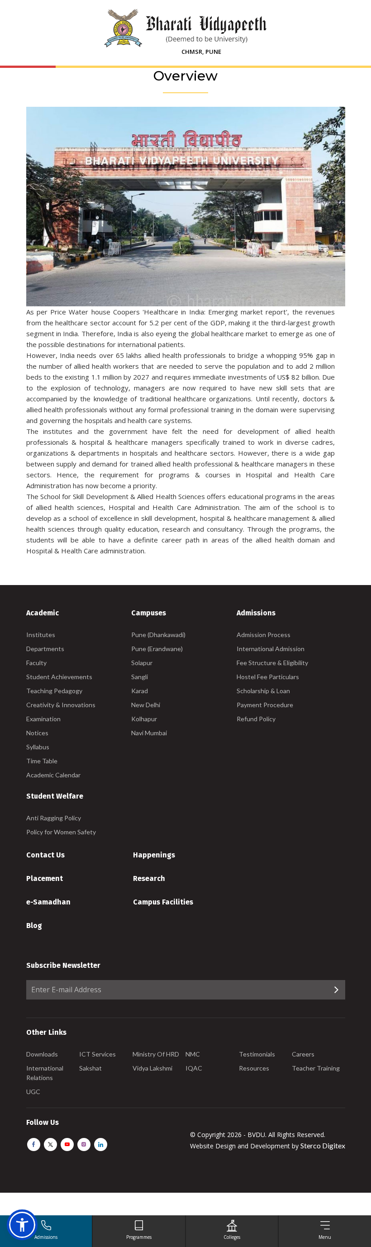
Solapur (141, 662)
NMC (193, 1054)
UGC (33, 1091)
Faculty (36, 662)
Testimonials (257, 1054)
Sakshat (90, 1068)
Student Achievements (59, 677)
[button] (22, 1225)
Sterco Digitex (322, 1145)
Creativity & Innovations (60, 705)
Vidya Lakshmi (152, 1068)
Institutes (40, 634)
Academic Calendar (53, 775)
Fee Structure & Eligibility (272, 662)
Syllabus (37, 747)
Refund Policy (256, 719)
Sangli (139, 677)
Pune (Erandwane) (157, 648)
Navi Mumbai (149, 733)
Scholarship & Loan (263, 691)
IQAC (194, 1068)
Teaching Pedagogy (54, 691)
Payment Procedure (265, 705)
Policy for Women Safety (61, 832)
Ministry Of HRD (156, 1054)
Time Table (41, 761)
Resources (254, 1068)
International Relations (44, 1072)
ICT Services (97, 1054)
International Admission (270, 648)
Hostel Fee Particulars (268, 677)
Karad (139, 691)
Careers (303, 1054)
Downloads (42, 1054)
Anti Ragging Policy (53, 818)
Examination (43, 719)
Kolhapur (144, 719)
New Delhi (145, 705)
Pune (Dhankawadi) (158, 634)
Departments (45, 648)
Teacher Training (316, 1068)
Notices (37, 733)
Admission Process (263, 634)
